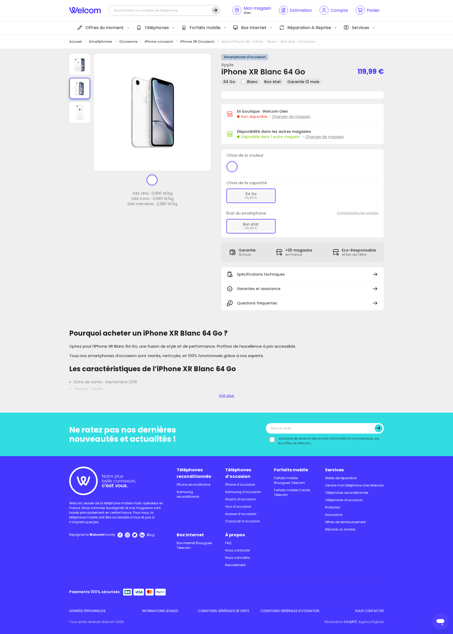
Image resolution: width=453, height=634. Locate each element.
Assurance (333, 514)
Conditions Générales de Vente (223, 611)
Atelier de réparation (341, 478)
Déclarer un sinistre (340, 529)
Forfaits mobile (205, 28)
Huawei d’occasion (240, 514)
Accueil (75, 41)
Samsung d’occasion (243, 492)
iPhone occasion (159, 41)
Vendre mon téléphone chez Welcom (354, 485)
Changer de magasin (291, 116)
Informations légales (160, 611)
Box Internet (254, 28)
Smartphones (100, 41)
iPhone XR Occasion (197, 41)
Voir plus (226, 395)
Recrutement (235, 565)
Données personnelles (87, 611)
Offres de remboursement (345, 522)
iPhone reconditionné (193, 484)
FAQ (228, 543)
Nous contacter (237, 550)
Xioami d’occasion (240, 499)
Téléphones (156, 28)
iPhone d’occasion (240, 484)
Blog (150, 534)
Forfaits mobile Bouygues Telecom (289, 480)
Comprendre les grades (358, 213)
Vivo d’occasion (238, 506)
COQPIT (350, 622)
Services (360, 28)
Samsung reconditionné (188, 494)
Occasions (128, 41)
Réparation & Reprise (309, 28)
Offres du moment (104, 28)
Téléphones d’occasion (238, 473)
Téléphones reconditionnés (194, 473)
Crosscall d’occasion (242, 521)
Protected (332, 507)
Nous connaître (237, 557)
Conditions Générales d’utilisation (290, 611)
